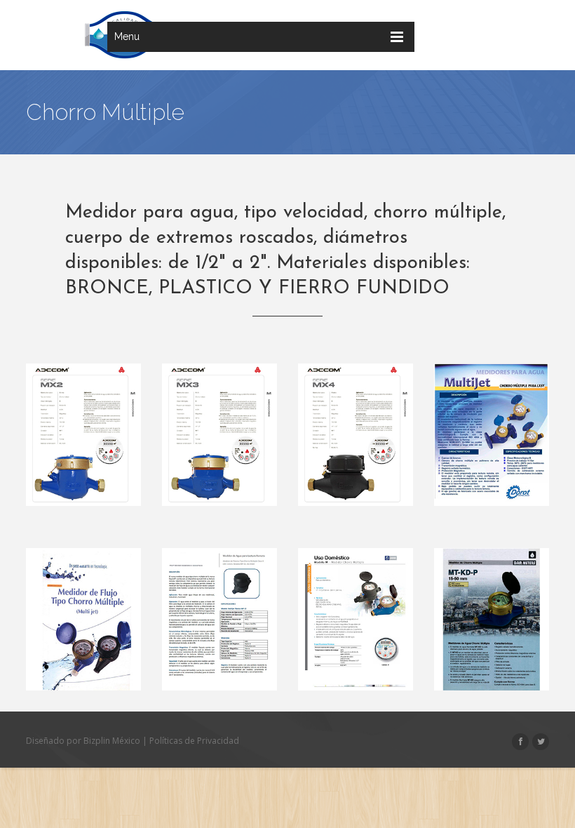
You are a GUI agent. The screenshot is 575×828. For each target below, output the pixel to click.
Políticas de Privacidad (194, 741)
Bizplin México (111, 741)
